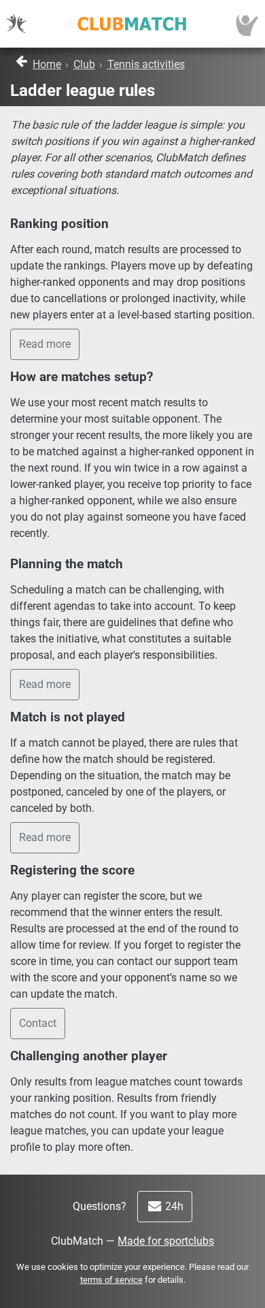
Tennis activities (146, 64)
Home (47, 64)
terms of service (111, 1280)
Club (84, 64)
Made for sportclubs (166, 1241)
